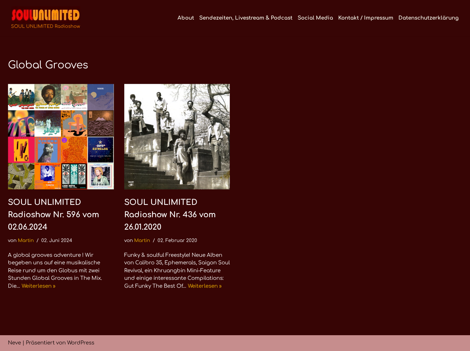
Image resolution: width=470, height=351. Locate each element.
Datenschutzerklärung (428, 18)
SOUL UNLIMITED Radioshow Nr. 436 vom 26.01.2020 (170, 214)
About (186, 18)
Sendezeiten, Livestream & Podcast (245, 18)
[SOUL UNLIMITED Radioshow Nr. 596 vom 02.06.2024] (61, 137)
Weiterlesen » (38, 286)
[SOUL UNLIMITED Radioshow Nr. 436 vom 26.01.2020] (177, 137)
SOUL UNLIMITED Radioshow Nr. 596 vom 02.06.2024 (53, 214)
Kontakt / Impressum (365, 18)
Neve (14, 343)
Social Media (315, 18)
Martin (26, 240)
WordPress (80, 343)
